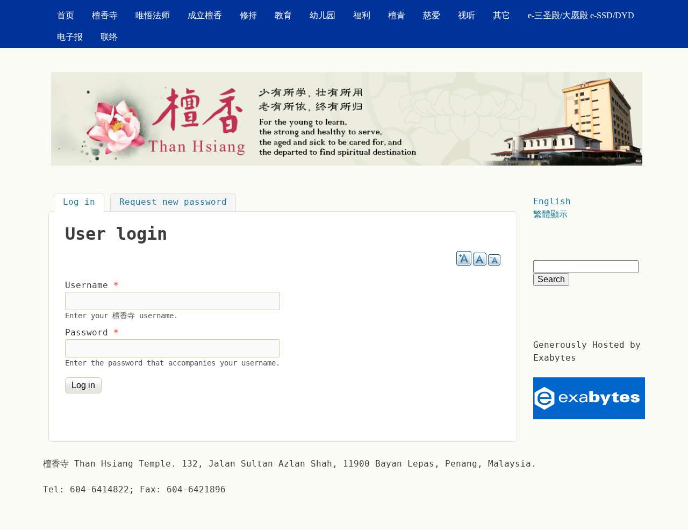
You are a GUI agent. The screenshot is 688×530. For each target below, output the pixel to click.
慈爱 (431, 15)
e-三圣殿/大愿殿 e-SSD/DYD (581, 15)
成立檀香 (205, 15)
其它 (501, 15)
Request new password (173, 202)
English (552, 201)
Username (92, 285)
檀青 (396, 15)
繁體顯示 (550, 214)
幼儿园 (322, 15)
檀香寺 (105, 15)
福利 (361, 15)
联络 (109, 36)
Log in (83, 202)
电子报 (70, 36)
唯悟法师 (152, 15)
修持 (248, 15)
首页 (65, 15)
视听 (466, 15)
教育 (283, 15)
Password (92, 332)
